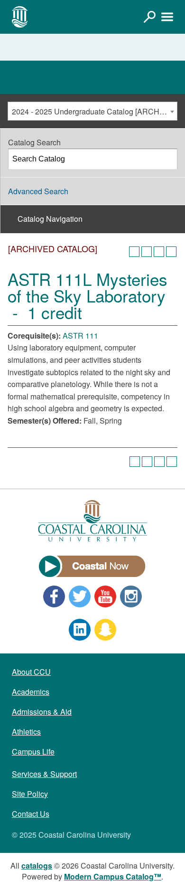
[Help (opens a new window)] (171, 251)
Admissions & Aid (42, 711)
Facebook (54, 596)
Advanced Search (38, 191)
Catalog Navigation (50, 218)
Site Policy (30, 793)
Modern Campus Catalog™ (112, 876)
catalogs (36, 865)
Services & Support (44, 773)
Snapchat (105, 629)
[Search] (167, 159)
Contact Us (30, 813)
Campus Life (33, 751)
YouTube (105, 596)
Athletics (26, 731)
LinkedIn (79, 629)
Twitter (79, 596)
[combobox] (92, 111)
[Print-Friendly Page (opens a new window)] (159, 251)
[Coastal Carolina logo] (20, 16)
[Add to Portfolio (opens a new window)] (134, 251)
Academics (30, 691)
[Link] (149, 16)
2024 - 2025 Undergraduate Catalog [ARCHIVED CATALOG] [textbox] (94, 111)
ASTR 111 (80, 335)
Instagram (130, 596)
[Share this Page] (146, 251)
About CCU (31, 671)
